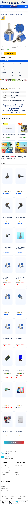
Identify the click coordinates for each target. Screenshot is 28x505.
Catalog (19, 498)
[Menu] (25, 502)
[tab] (3, 18)
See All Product (4, 163)
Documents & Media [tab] (14, 88)
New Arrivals (3, 484)
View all (25, 117)
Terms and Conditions (5, 467)
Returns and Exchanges (6, 470)
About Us (3, 474)
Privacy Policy (20, 496)
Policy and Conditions (5, 472)
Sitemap (17, 474)
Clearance (3, 486)
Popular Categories (5, 488)
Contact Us (17, 470)
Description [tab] (4, 88)
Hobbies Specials (4, 490)
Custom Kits (3, 465)
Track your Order (18, 465)
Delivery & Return (11, 496)
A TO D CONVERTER (20, 370)
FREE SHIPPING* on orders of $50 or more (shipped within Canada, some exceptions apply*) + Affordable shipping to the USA (14, 2)
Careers (16, 472)
